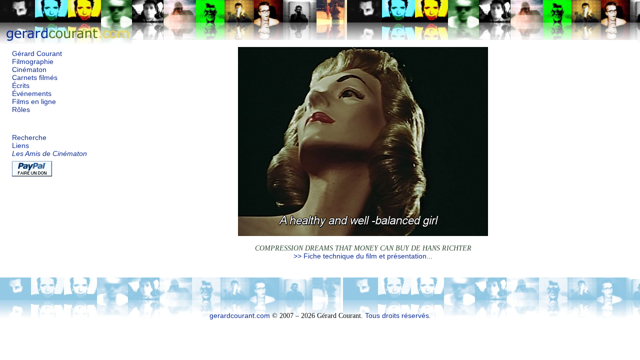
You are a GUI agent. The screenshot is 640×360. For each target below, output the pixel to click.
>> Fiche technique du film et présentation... (363, 256)
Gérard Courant (37, 54)
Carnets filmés (35, 78)
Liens (20, 146)
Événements (32, 94)
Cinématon (29, 70)
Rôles (21, 110)
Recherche (29, 138)
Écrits (21, 86)
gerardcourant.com (240, 316)
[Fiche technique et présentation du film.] (363, 234)
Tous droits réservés (397, 316)
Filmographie (33, 62)
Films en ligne (34, 102)
